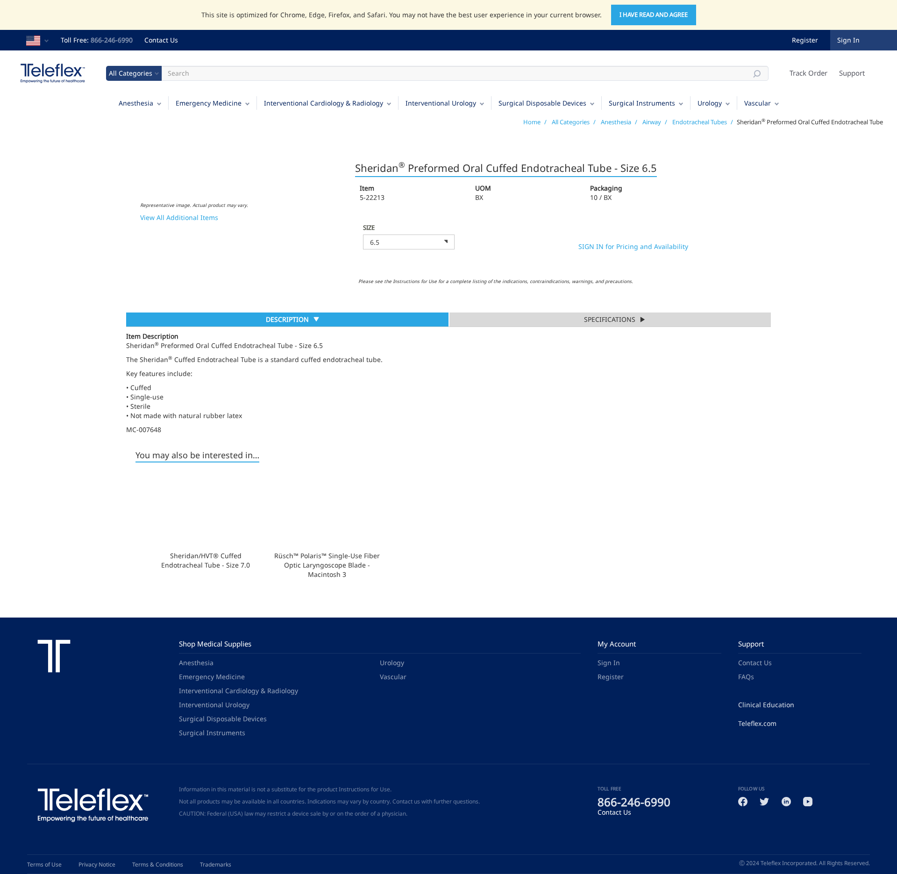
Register (805, 40)
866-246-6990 (112, 40)
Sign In (609, 662)
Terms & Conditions (157, 864)
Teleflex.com (757, 723)
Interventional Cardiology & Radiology (323, 103)
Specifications (609, 319)
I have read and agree (653, 14)
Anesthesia (136, 103)
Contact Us (161, 40)
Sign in (848, 40)
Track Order (808, 73)
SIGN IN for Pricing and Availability (633, 246)
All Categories (571, 122)
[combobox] (409, 241)
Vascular (757, 103)
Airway (651, 122)
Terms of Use (44, 864)
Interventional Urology (441, 103)
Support (852, 73)
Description (287, 320)
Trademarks (215, 864)
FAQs (746, 676)
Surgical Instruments (642, 103)
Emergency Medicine (209, 103)
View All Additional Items (179, 217)
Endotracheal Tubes (699, 122)
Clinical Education (766, 704)
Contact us (406, 801)
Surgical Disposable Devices (542, 103)
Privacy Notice (96, 864)
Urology (710, 103)
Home (532, 122)
